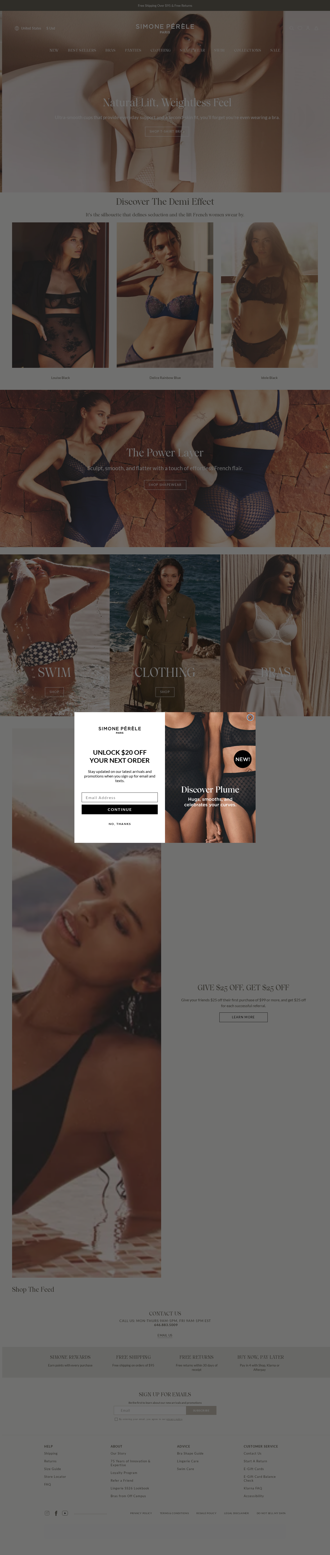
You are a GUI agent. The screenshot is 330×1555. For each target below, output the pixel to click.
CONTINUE (120, 809)
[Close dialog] (250, 717)
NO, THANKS (120, 824)
